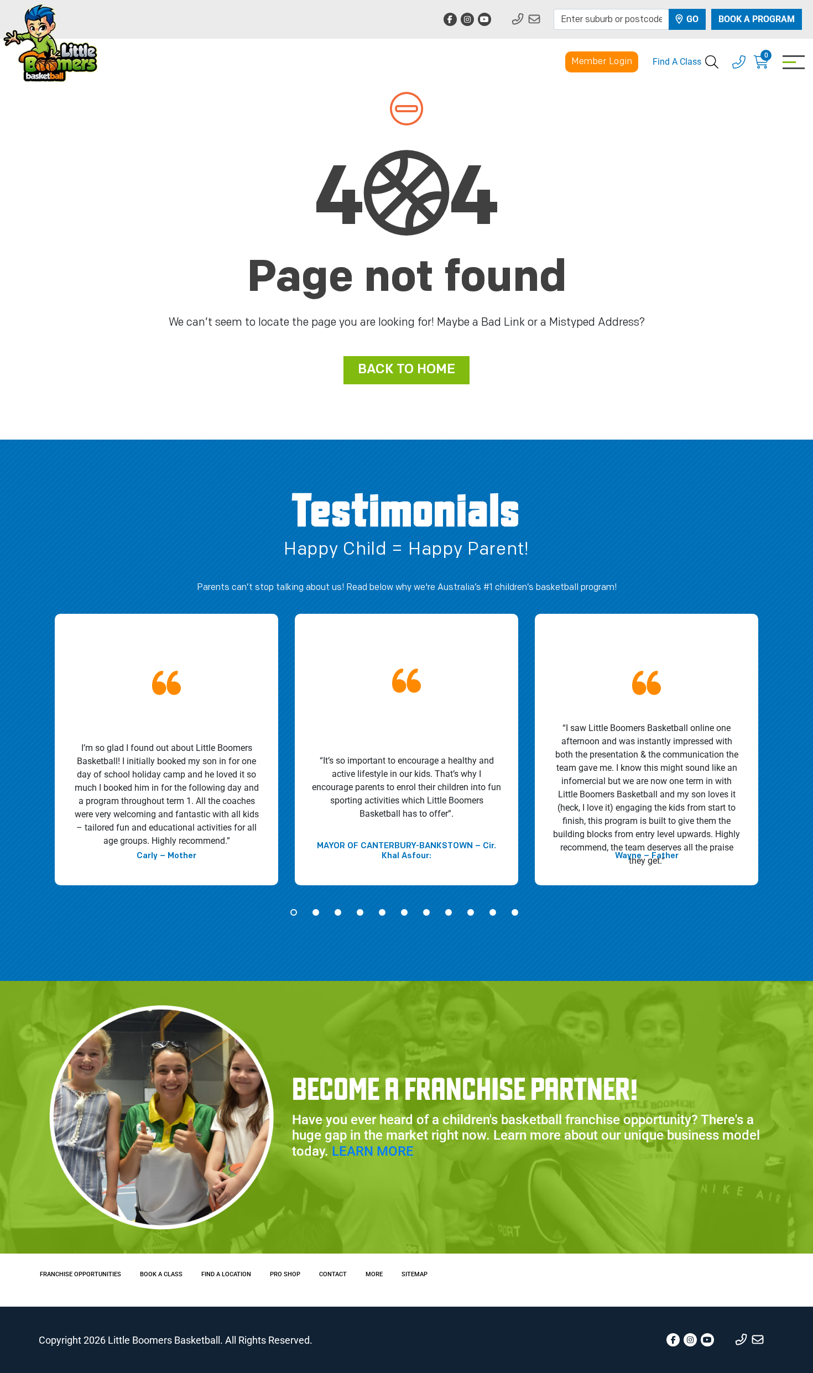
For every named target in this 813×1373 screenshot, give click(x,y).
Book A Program (756, 19)
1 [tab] (293, 912)
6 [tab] (404, 912)
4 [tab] (360, 912)
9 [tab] (470, 912)
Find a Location (226, 1274)
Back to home (406, 370)
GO (691, 19)
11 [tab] (515, 912)
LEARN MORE (373, 1151)
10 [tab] (492, 912)
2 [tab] (315, 912)
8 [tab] (448, 912)
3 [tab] (338, 912)
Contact (333, 1274)
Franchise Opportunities (80, 1274)
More (374, 1274)
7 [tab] (426, 912)
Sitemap (415, 1274)
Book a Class (161, 1274)
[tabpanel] (166, 749)
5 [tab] (382, 912)
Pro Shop (285, 1274)
